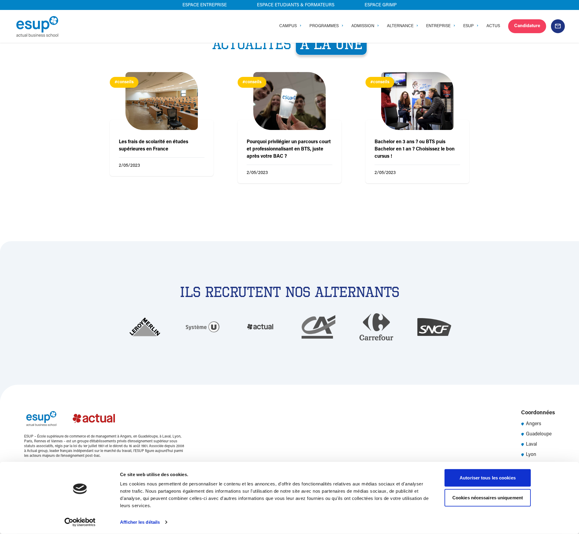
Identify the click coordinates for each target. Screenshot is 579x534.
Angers (533, 424)
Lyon (531, 454)
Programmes (324, 26)
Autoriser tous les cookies (488, 477)
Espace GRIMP (381, 5)
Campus (288, 26)
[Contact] (558, 26)
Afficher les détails (140, 522)
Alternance (400, 26)
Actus (493, 26)
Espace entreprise (204, 5)
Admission (362, 26)
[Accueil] (37, 26)
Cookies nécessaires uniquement (487, 497)
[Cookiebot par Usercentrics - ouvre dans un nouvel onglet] (80, 522)
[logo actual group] (94, 418)
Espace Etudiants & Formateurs (295, 5)
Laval (531, 444)
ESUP (468, 26)
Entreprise (438, 26)
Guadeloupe (539, 434)
